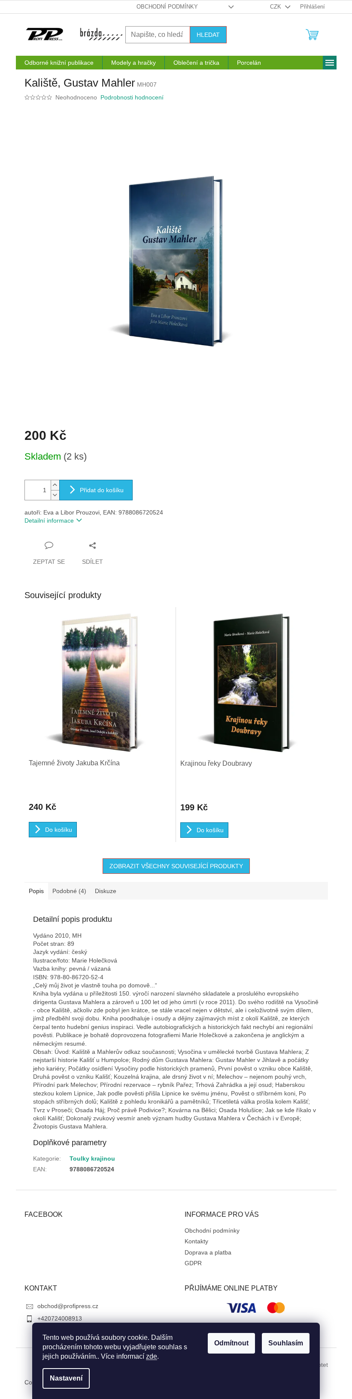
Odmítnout (231, 1343)
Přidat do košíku (102, 490)
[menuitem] (59, 62)
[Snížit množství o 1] (55, 495)
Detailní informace (49, 520)
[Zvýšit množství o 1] (55, 485)
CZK (276, 6)
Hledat (208, 34)
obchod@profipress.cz (67, 1306)
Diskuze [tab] (105, 891)
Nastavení (66, 1378)
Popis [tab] (36, 891)
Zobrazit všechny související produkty (176, 866)
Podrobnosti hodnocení (132, 97)
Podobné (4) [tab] (69, 891)
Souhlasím (285, 1343)
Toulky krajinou (92, 1158)
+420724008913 (59, 1318)
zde (151, 1356)
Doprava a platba (208, 1252)
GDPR (193, 1263)
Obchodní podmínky (167, 6)
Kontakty (196, 1241)
